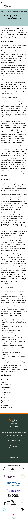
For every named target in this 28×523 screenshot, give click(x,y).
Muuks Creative (18, 460)
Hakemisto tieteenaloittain (14, 438)
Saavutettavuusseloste (14, 457)
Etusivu (2, 11)
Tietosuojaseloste (14, 454)
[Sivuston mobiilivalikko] (25, 6)
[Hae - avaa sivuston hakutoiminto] (19, 1)
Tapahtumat (8, 11)
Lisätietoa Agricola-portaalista (14, 440)
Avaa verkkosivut (5, 407)
